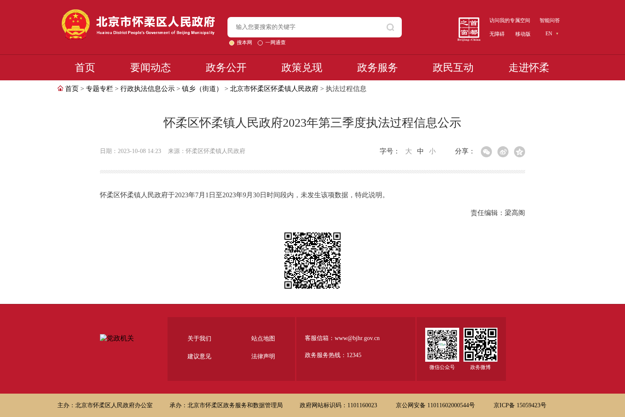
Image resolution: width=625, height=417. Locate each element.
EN (548, 34)
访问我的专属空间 (509, 20)
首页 (85, 67)
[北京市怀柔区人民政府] (138, 13)
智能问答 (550, 20)
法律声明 (263, 356)
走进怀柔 (529, 67)
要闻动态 (150, 67)
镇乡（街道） (202, 88)
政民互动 (453, 67)
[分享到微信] (486, 151)
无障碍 (497, 34)
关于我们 (199, 338)
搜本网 (245, 42)
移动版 (523, 34)
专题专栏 (99, 88)
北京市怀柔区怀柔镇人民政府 (274, 88)
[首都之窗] (469, 20)
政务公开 (226, 67)
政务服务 (377, 67)
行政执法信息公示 (147, 88)
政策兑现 (301, 67)
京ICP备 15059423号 (520, 405)
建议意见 (199, 356)
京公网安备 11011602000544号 (436, 405)
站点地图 (263, 338)
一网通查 (275, 42)
